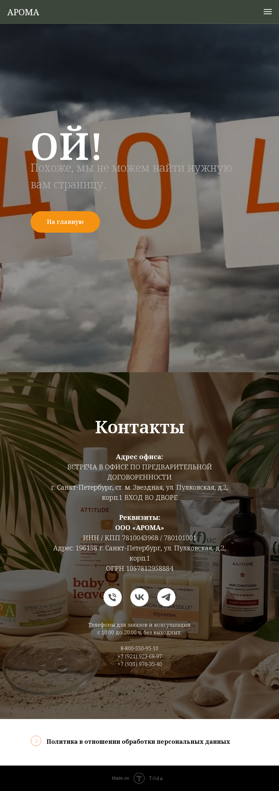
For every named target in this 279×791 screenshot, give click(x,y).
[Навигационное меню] (268, 11)
